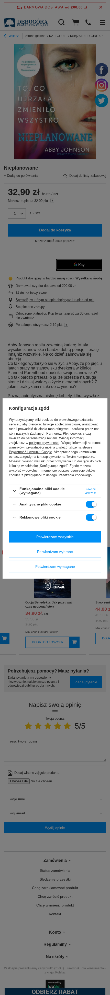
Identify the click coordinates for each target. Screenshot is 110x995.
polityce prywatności (44, 443)
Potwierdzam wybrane (55, 552)
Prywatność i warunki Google (30, 452)
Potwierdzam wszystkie (55, 537)
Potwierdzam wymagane (55, 566)
